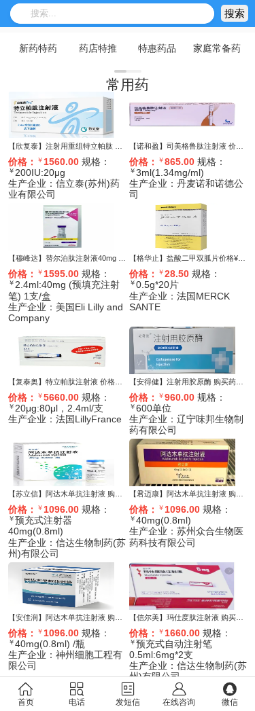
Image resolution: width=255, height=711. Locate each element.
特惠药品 (157, 48)
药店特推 (98, 48)
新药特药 (38, 48)
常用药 (127, 84)
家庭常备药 (217, 48)
